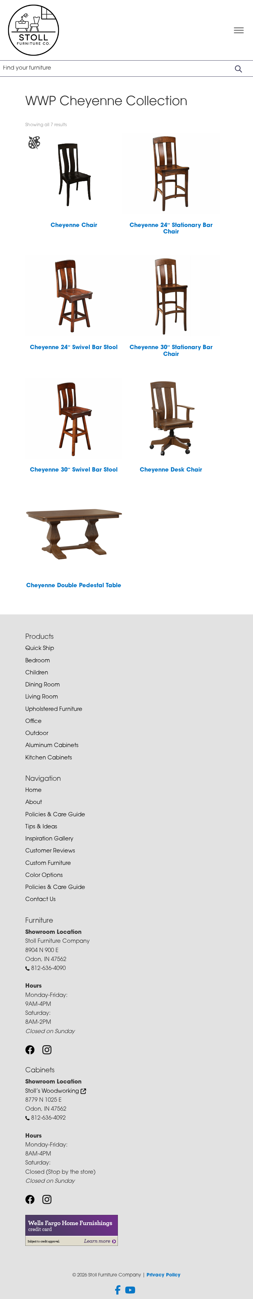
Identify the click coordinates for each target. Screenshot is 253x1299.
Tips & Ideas (41, 827)
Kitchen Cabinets (48, 758)
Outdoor (36, 734)
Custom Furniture (48, 863)
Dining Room (42, 685)
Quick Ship (39, 649)
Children (36, 673)
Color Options (44, 875)
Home (33, 790)
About (33, 802)
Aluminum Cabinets (51, 746)
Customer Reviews (50, 851)
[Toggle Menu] (239, 30)
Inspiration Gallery (49, 839)
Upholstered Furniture (53, 709)
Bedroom (37, 661)
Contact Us (40, 900)
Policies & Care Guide (55, 815)
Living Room (41, 697)
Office (33, 721)
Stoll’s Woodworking (53, 1091)
